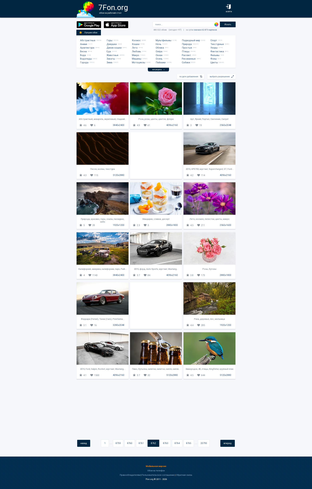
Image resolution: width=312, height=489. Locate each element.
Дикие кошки (114, 47)
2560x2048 (225, 125)
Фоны (213, 58)
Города (84, 62)
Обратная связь (184, 475)
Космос (136, 40)
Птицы (185, 51)
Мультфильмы (163, 40)
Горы (109, 40)
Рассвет (186, 55)
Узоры (214, 47)
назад (83, 443)
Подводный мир (191, 40)
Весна (83, 51)
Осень (159, 58)
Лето (135, 47)
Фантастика (217, 51)
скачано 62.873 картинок (205, 30)
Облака (160, 47)
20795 (204, 443)
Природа (187, 44)
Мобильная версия (156, 466)
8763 (165, 443)
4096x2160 (172, 125)
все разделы (158, 69)
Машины (136, 58)
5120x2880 (118, 175)
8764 (177, 443)
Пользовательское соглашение (158, 475)
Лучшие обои (90, 32)
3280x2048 (118, 325)
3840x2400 (118, 125)
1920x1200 (118, 225)
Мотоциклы (138, 62)
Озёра (159, 51)
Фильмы (215, 55)
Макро (135, 55)
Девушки (112, 44)
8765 (188, 443)
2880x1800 (172, 225)
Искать (227, 24)
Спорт (213, 40)
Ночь (158, 44)
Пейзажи (161, 62)
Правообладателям (130, 475)
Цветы (214, 62)
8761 (141, 443)
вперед (228, 443)
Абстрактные (87, 40)
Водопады (86, 58)
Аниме (83, 44)
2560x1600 (225, 225)
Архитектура (87, 47)
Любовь (136, 51)
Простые (187, 47)
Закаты (111, 58)
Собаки (186, 62)
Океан (159, 55)
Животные (112, 55)
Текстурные (217, 44)
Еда (109, 51)
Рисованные (189, 58)
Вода (83, 55)
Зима (109, 62)
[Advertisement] (156, 155)
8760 (129, 443)
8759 (118, 443)
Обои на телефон (156, 471)
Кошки (135, 44)
